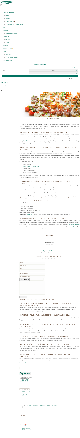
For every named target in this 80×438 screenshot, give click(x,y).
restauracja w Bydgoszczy (25, 140)
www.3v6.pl (29, 214)
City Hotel (8, 15)
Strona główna (6, 10)
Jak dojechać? (8, 54)
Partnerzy (7, 22)
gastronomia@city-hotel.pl (49, 250)
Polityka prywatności (26, 391)
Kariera (23, 395)
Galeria (4, 49)
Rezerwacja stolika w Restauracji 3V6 (13, 58)
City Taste (7, 40)
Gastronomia (5, 37)
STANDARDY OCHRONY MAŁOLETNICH (14, 24)
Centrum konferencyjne (10, 31)
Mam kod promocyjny (73, 78)
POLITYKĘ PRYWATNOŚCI (44, 405)
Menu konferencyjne (10, 34)
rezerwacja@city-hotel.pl (5, 85)
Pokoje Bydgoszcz (6, 28)
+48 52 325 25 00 (4, 82)
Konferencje (5, 30)
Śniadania (7, 42)
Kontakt (4, 51)
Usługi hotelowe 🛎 (9, 16)
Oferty (4, 27)
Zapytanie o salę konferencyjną (12, 55)
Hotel (4, 13)
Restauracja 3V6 (6, 36)
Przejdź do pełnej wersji (7, 60)
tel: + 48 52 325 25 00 (24, 379)
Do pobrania (8, 25)
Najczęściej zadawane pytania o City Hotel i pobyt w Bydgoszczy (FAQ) (20, 19)
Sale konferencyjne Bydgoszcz (12, 33)
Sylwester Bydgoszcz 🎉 (10, 21)
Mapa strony (24, 394)
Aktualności (8, 18)
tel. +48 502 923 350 (24, 380)
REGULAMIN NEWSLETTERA (34, 405)
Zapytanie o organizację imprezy (12, 57)
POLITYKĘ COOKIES (53, 405)
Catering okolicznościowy (11, 43)
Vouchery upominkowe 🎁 (8, 48)
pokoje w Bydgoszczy (74, 224)
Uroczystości (5, 45)
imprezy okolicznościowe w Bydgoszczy (32, 166)
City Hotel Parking (6, 46)
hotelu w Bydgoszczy (71, 226)
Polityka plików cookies (27, 392)
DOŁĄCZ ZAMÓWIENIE (24, 279)
